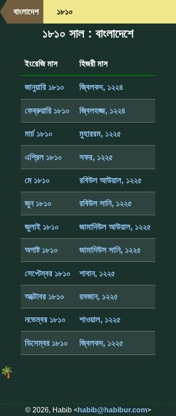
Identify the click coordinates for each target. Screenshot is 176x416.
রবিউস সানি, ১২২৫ (105, 203)
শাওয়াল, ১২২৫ (100, 319)
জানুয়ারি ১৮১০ (45, 87)
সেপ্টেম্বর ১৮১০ (48, 273)
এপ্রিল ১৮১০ (43, 157)
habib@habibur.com (112, 410)
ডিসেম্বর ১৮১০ (46, 343)
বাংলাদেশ (26, 11)
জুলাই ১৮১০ (42, 227)
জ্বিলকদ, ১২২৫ (101, 343)
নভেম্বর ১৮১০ (45, 319)
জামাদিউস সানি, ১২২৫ (110, 250)
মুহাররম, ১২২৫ (100, 133)
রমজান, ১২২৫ (98, 296)
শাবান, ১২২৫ (97, 273)
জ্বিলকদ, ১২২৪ (101, 87)
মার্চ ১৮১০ (39, 133)
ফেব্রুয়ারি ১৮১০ (47, 110)
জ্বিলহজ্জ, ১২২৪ (102, 110)
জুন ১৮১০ (38, 203)
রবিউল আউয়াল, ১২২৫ (110, 180)
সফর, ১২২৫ (96, 157)
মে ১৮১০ (37, 180)
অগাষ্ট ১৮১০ (41, 250)
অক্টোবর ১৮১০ (45, 296)
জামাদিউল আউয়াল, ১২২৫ (115, 227)
